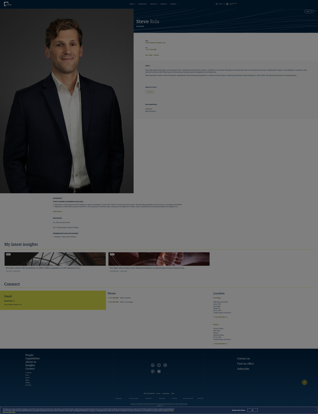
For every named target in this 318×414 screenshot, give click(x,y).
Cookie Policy (11, 412)
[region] (159, 410)
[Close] (315, 410)
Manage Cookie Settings (238, 410)
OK (252, 410)
